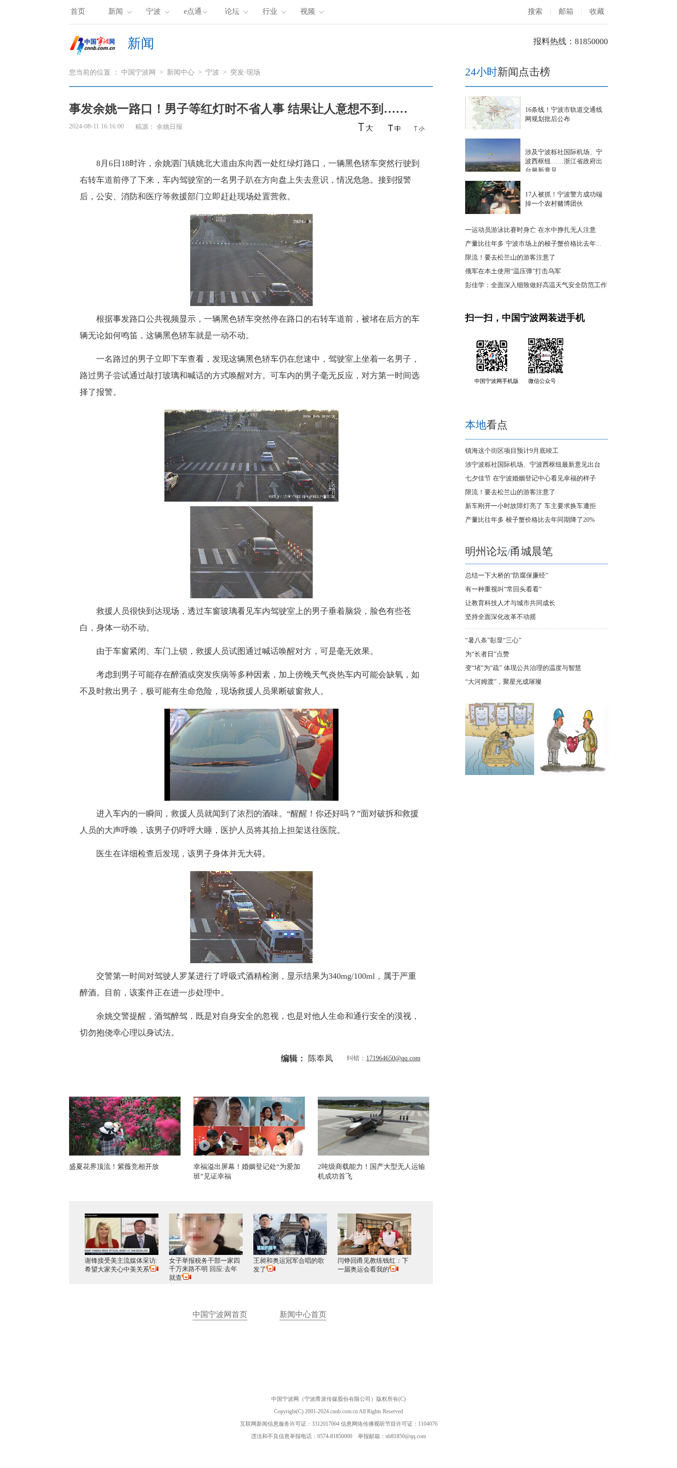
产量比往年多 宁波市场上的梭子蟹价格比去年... (533, 243)
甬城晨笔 (531, 551)
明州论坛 (486, 551)
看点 (486, 425)
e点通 (193, 11)
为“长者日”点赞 (487, 654)
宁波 (153, 11)
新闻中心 (180, 72)
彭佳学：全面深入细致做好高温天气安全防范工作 (536, 285)
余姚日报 (170, 126)
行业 (270, 11)
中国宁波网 (138, 72)
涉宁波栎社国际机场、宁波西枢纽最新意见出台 (533, 464)
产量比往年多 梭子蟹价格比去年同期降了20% (530, 519)
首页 (77, 11)
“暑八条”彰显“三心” (493, 640)
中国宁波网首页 (220, 1314)
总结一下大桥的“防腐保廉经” (506, 575)
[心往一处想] (574, 772)
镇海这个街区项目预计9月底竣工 (512, 450)
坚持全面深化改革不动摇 (500, 616)
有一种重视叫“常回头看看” (503, 589)
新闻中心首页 (303, 1314)
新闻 (115, 11)
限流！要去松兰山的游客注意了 (510, 257)
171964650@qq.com (393, 1058)
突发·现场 (245, 72)
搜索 (535, 11)
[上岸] (499, 772)
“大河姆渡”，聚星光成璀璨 (503, 681)
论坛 (232, 11)
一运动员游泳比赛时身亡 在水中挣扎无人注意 (530, 229)
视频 (307, 11)
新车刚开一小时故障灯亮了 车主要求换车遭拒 (530, 506)
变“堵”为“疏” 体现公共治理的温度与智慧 (523, 668)
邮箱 (566, 11)
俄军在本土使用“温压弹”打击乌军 (513, 271)
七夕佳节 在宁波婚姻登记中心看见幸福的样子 (530, 478)
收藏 (596, 11)
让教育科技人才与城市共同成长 (510, 603)
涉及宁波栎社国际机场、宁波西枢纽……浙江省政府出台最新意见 (563, 161)
